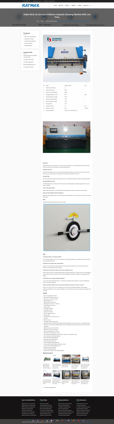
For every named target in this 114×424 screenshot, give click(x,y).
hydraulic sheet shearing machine (64, 410)
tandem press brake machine (45, 415)
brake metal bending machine (46, 408)
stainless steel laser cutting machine (29, 415)
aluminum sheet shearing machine (65, 403)
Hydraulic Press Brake (28, 39)
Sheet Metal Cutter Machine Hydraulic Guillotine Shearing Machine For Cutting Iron (47, 366)
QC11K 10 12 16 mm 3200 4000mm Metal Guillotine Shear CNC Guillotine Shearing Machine (85, 366)
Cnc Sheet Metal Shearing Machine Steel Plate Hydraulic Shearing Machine (66, 382)
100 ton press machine (81, 405)
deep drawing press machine (82, 408)
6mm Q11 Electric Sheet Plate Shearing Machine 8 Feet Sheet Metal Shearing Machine (56, 366)
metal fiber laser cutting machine (28, 411)
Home (55, 5)
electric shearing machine (63, 408)
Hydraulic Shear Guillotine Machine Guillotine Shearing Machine (66, 365)
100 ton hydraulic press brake (46, 405)
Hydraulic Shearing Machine (50, 387)
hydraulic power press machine (82, 411)
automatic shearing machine (64, 405)
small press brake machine (45, 413)
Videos (79, 5)
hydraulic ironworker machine (82, 413)
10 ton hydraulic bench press (82, 403)
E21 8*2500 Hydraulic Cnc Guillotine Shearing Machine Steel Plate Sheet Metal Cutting (56, 382)
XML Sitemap (84, 422)
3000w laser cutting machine (27, 408)
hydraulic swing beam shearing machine (66, 411)
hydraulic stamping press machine (83, 410)
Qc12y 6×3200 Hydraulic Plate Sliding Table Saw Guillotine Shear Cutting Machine (47, 382)
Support (73, 5)
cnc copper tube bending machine (46, 410)
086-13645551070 (26, 1)
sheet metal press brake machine (46, 411)
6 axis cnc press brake (44, 403)
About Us (61, 5)
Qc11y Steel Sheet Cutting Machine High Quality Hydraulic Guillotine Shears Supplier (75, 366)
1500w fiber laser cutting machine (28, 405)
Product (67, 5)
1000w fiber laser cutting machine (28, 403)
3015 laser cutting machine (27, 410)
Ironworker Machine (28, 43)
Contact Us (86, 5)
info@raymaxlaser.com (37, 1)
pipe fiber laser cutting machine (28, 413)
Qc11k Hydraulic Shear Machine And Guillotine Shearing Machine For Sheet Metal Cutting (85, 382)
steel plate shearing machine (64, 415)
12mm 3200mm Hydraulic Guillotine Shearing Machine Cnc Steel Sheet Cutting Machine (75, 382)
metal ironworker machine (81, 415)
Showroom (90, 422)
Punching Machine (28, 45)
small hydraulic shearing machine (64, 413)
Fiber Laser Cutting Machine (30, 36)
